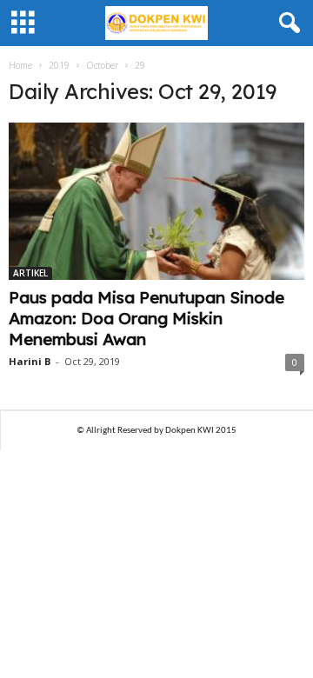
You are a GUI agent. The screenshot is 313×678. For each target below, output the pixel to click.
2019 (59, 65)
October (102, 65)
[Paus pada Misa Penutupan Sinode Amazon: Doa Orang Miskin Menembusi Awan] (156, 201)
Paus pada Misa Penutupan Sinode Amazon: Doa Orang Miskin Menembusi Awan (146, 318)
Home (20, 65)
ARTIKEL (30, 273)
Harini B (29, 361)
